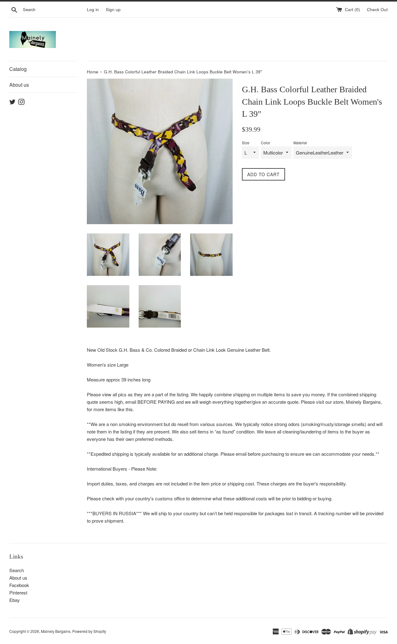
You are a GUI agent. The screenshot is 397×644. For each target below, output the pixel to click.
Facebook (19, 585)
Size (245, 142)
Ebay (14, 600)
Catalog (18, 68)
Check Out (377, 9)
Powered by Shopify (89, 631)
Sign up (113, 9)
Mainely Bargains (55, 631)
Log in (93, 9)
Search (16, 570)
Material (300, 142)
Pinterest (18, 592)
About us (19, 84)
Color (265, 142)
